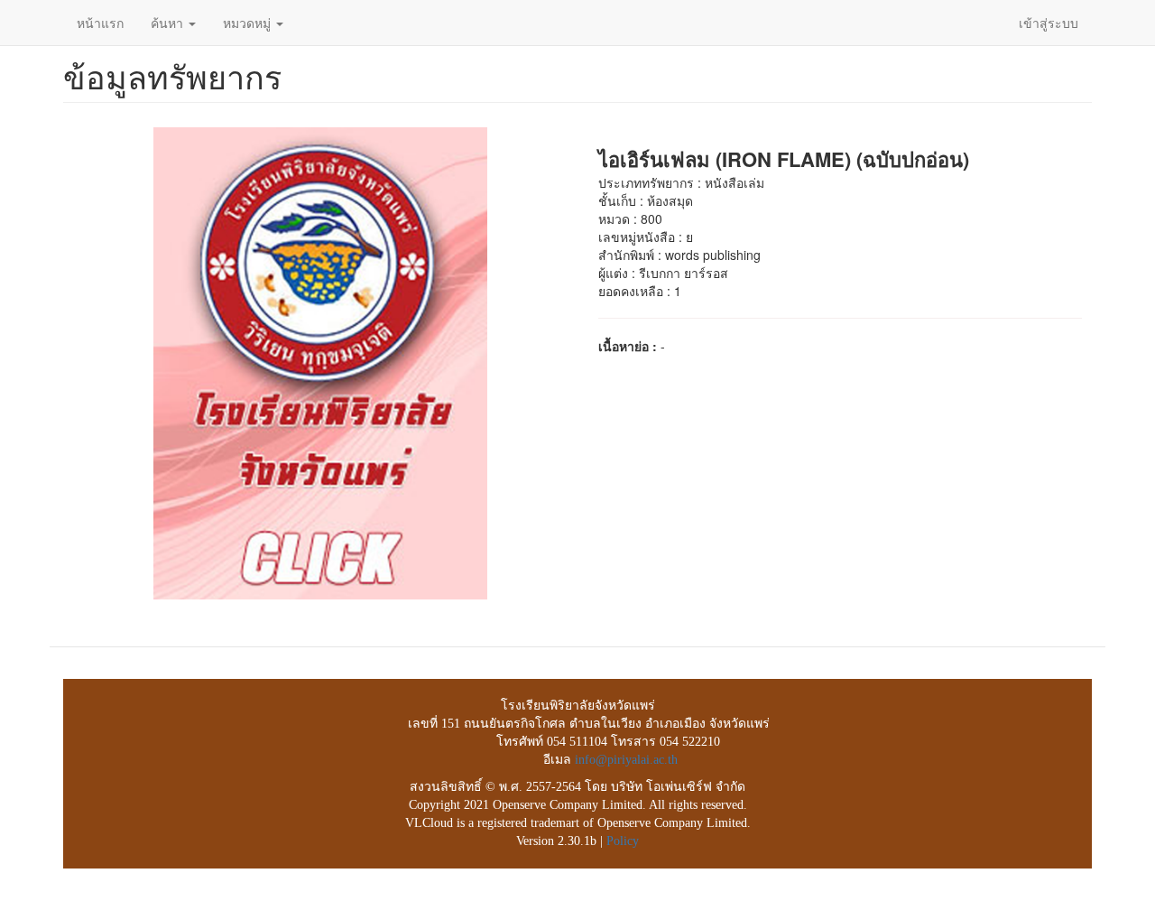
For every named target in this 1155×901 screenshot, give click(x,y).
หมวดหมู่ (248, 23)
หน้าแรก (100, 23)
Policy (622, 841)
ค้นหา (169, 23)
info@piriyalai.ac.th (626, 759)
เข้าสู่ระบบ (1048, 23)
